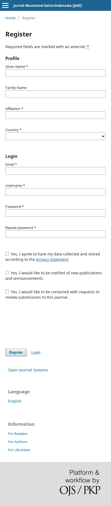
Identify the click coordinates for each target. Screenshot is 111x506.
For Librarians (19, 449)
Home (10, 17)
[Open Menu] (5, 5)
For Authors (17, 441)
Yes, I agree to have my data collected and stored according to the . (52, 256)
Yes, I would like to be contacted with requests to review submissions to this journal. (52, 294)
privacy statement (52, 259)
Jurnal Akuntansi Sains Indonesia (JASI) (47, 5)
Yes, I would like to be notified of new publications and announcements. (53, 275)
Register (16, 352)
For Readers (17, 433)
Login (35, 352)
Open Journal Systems (28, 369)
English (15, 401)
